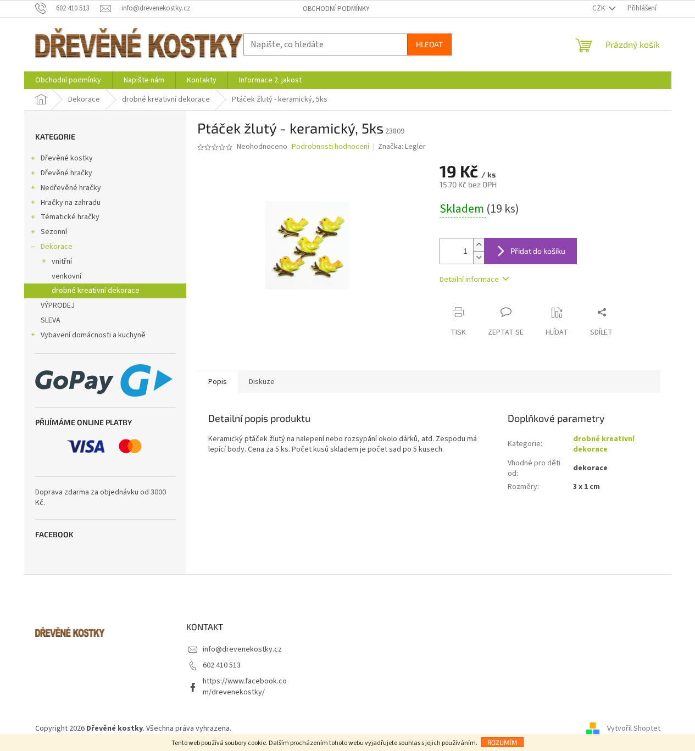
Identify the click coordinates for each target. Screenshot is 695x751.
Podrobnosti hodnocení (330, 147)
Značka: (402, 146)
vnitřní (62, 261)
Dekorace (57, 246)
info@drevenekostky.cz (242, 649)
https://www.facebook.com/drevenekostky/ (245, 686)
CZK (599, 8)
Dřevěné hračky (66, 173)
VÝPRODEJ (58, 305)
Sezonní (54, 231)
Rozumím (502, 742)
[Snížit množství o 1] (478, 257)
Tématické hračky (70, 217)
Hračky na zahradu (71, 202)
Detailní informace (469, 279)
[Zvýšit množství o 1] (478, 244)
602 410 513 (222, 665)
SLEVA (50, 320)
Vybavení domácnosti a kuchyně (93, 335)
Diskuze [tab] (262, 381)
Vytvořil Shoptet (633, 728)
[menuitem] (68, 80)
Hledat (429, 44)
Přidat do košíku (537, 250)
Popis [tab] (217, 381)
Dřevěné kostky (67, 158)
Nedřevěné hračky (71, 187)
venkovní (66, 276)
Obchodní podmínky (336, 9)
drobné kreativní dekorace (96, 290)
